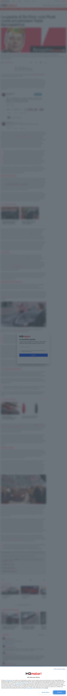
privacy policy (30, 687)
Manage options (45, 692)
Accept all (59, 692)
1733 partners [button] (9, 680)
